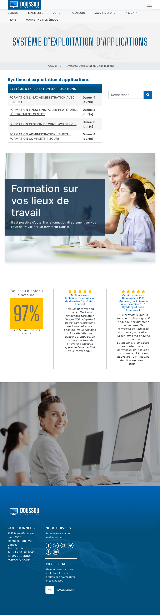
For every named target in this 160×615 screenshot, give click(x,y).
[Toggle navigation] (149, 5)
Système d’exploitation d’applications (43, 88)
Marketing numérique (42, 19)
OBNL (56, 12)
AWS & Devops (105, 12)
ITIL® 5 (12, 19)
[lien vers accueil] (24, 511)
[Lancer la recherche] (148, 95)
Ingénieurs (78, 12)
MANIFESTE (35, 12)
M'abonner (65, 590)
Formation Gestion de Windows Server (43, 124)
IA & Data (131, 12)
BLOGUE (13, 12)
